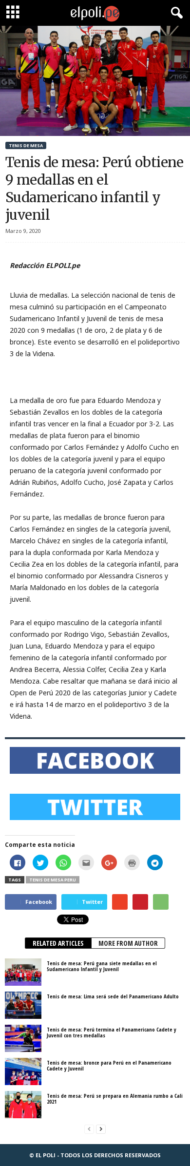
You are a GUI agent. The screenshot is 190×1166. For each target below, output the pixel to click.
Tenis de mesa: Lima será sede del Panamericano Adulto (113, 996)
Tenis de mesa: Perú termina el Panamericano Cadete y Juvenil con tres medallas (111, 1032)
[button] (175, 13)
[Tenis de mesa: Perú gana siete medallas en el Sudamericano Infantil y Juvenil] (23, 972)
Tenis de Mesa (26, 145)
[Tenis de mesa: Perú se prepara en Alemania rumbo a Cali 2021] (23, 1104)
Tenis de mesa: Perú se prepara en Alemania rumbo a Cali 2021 (115, 1098)
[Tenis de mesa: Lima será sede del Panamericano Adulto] (23, 1005)
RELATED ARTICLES (58, 943)
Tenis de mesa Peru (52, 880)
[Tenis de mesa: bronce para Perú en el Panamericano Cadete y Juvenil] (23, 1071)
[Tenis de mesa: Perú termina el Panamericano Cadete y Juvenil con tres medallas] (23, 1038)
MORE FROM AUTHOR (128, 943)
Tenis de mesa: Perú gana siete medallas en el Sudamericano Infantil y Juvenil (102, 966)
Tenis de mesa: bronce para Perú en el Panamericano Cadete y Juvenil (109, 1065)
